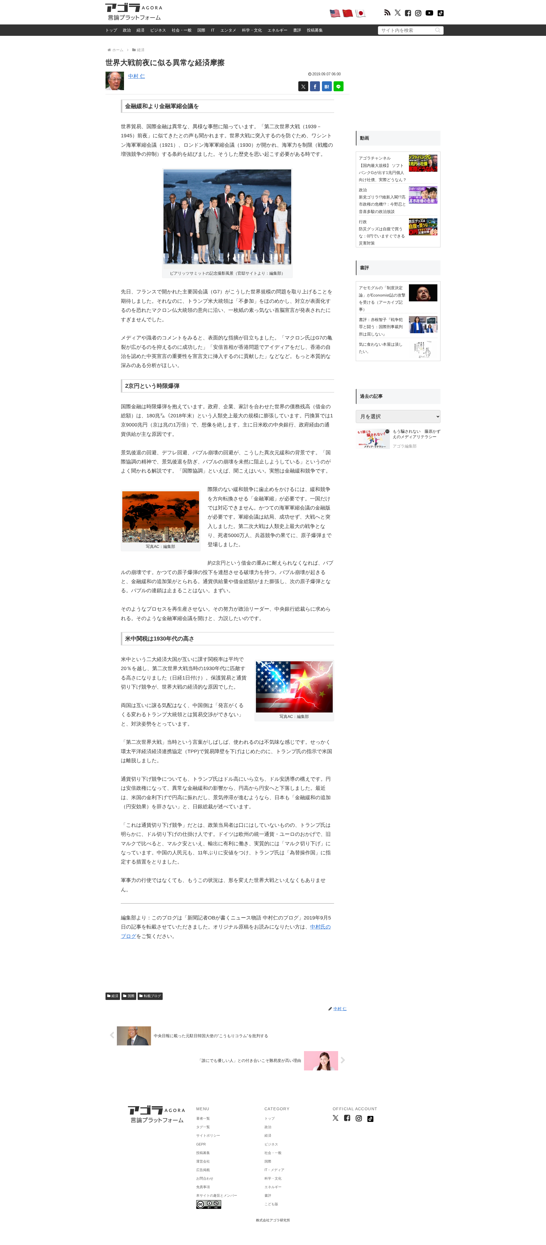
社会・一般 (182, 30)
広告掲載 (203, 1170)
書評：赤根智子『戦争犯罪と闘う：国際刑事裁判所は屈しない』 (381, 326)
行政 (363, 221)
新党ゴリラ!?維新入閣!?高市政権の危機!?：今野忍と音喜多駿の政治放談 (382, 204)
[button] (438, 30)
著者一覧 (203, 1118)
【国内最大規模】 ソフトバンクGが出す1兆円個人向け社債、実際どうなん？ (383, 172)
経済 (140, 30)
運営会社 (203, 1161)
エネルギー (278, 30)
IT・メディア (274, 1170)
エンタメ (228, 30)
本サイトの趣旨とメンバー (216, 1196)
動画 (364, 138)
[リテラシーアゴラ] (373, 439)
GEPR (201, 1144)
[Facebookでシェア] (315, 86)
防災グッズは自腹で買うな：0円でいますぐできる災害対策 (382, 236)
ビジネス (158, 30)
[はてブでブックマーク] (327, 86)
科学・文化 (252, 30)
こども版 (271, 1204)
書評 (297, 30)
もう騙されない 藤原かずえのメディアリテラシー (416, 434)
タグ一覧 (203, 1127)
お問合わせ (204, 1178)
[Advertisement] (246, 13)
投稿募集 (315, 30)
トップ (111, 30)
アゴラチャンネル (375, 158)
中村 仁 (136, 76)
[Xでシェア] (303, 86)
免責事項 (203, 1187)
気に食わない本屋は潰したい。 (381, 348)
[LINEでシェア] (339, 86)
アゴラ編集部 (405, 446)
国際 (201, 30)
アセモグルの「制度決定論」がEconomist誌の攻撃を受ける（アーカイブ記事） (382, 298)
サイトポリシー (208, 1136)
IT (213, 30)
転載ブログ (152, 996)
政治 (127, 30)
